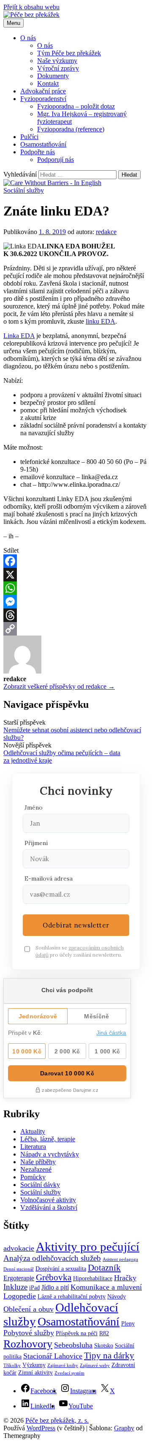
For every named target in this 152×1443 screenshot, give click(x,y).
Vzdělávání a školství (48, 1207)
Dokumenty (53, 75)
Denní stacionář (18, 1269)
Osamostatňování (43, 144)
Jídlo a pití (55, 1287)
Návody (116, 1296)
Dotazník (104, 1267)
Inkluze (15, 1286)
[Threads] (76, 615)
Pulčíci (29, 136)
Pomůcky (33, 1177)
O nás (28, 37)
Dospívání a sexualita (60, 1269)
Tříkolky (12, 1365)
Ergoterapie (18, 1278)
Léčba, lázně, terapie (47, 1139)
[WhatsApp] (76, 588)
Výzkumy (34, 1365)
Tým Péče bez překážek (69, 53)
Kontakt (48, 83)
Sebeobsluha (73, 1345)
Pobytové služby (28, 1332)
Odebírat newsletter (76, 925)
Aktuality (32, 1131)
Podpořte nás (37, 151)
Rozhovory (27, 1343)
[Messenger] (76, 601)
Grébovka (53, 1277)
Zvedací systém (69, 1373)
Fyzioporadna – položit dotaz (76, 106)
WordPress (41, 1428)
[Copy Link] (76, 629)
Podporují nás (55, 159)
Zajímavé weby (95, 1365)
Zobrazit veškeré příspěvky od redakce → (59, 686)
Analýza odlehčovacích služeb (52, 1258)
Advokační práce (43, 91)
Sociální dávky (40, 1184)
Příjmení (36, 843)
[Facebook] (76, 561)
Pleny (128, 1323)
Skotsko (103, 1345)
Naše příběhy (38, 1161)
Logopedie (19, 1296)
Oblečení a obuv (28, 1309)
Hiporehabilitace (92, 1278)
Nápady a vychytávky (49, 1154)
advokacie (18, 1248)
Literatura (33, 1146)
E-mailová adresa (48, 878)
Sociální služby (23, 190)
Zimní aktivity (35, 1372)
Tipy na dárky (109, 1355)
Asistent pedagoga (120, 1259)
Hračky (125, 1278)
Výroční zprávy (58, 68)
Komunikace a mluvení (106, 1287)
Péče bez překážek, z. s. (57, 1420)
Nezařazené (36, 1169)
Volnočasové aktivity (48, 1199)
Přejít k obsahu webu (31, 7)
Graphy (124, 1428)
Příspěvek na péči (77, 1333)
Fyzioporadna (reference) (70, 129)
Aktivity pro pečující (87, 1246)
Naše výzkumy (57, 60)
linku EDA (100, 321)
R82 (104, 1333)
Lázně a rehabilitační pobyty (72, 1296)
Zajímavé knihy (62, 1365)
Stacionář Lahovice (52, 1356)
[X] (76, 574)
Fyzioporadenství (43, 98)
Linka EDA (19, 335)
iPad (34, 1288)
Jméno (33, 807)
